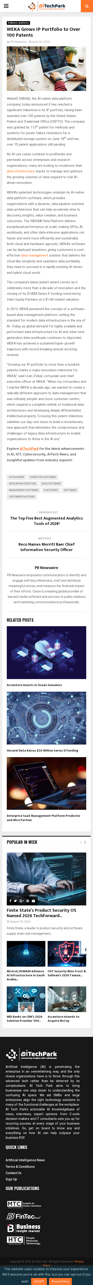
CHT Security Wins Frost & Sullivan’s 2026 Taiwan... (67, 973)
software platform (22, 496)
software (70, 490)
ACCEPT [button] (39, 1281)
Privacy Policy (60, 1281)
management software (23, 490)
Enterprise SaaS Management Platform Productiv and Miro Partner (43, 817)
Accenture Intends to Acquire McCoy (63, 1018)
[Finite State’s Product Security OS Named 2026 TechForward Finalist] (46, 879)
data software (51, 483)
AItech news (16, 477)
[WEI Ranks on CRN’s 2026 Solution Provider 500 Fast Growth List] (26, 999)
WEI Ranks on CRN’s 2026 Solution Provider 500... (24, 1018)
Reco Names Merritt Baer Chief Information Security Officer (47, 547)
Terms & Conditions (20, 1166)
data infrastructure (21, 171)
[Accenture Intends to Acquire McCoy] (67, 999)
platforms (51, 490)
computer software (43, 477)
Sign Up (11, 1179)
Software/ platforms (18, 23)
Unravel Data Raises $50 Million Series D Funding (42, 750)
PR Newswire (18, 41)
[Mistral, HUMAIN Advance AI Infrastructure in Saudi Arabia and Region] (26, 954)
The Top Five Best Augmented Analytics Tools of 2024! (46, 521)
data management (34, 255)
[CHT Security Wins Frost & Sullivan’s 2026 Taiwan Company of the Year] (67, 954)
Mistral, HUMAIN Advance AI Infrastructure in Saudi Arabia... (26, 975)
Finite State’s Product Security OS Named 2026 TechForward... (41, 913)
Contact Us (13, 1173)
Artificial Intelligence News (25, 1160)
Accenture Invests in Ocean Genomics (34, 685)
